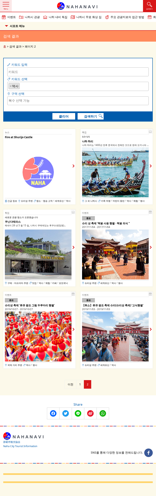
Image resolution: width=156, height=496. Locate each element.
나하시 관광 (32, 17)
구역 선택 (17, 93)
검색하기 (90, 116)
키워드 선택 (19, 79)
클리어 (64, 116)
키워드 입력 (19, 64)
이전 (70, 384)
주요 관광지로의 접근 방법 (127, 17)
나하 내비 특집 (58, 17)
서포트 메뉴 (17, 26)
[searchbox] (22, 86)
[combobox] (78, 86)
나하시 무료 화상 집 (89, 17)
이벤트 (11, 17)
